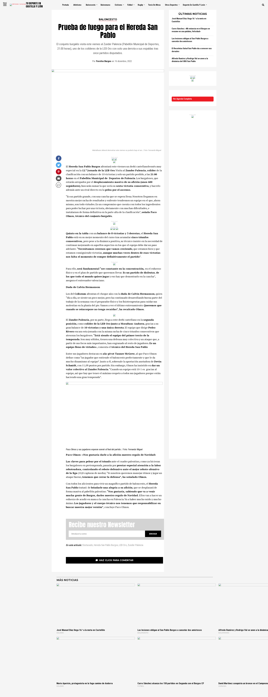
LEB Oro (123, 545)
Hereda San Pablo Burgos (106, 545)
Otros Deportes (171, 5)
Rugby (140, 5)
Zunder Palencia (135, 545)
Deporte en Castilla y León (194, 5)
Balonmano (105, 5)
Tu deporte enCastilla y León (34, 5)
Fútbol (130, 5)
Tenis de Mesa (154, 5)
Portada (65, 5)
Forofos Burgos (103, 61)
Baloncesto (90, 5)
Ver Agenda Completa (182, 99)
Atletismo (77, 5)
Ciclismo (118, 5)
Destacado (87, 545)
